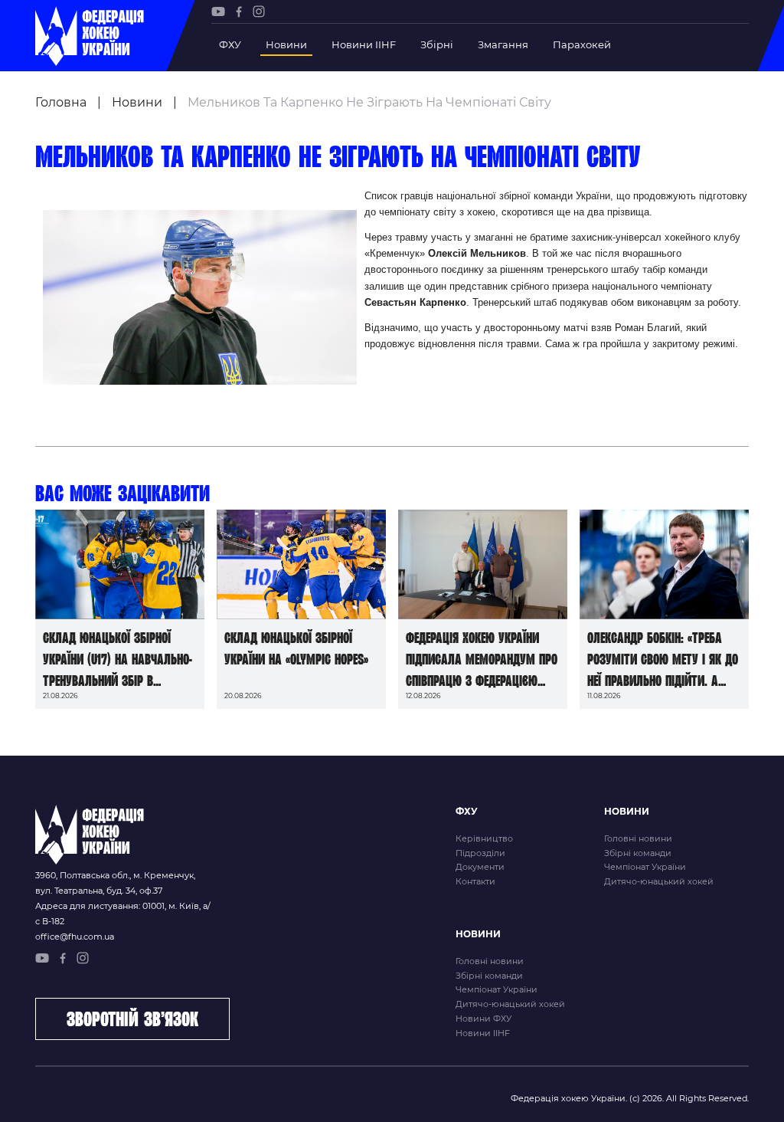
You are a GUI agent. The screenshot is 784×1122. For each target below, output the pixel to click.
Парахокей (582, 44)
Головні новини (638, 838)
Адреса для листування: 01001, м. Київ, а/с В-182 (123, 914)
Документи (480, 866)
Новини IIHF (364, 44)
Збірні (436, 44)
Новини (286, 44)
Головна (61, 102)
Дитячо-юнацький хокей (659, 881)
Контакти (475, 881)
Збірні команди (637, 853)
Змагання (503, 44)
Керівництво (484, 838)
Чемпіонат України (645, 866)
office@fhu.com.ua (74, 936)
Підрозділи (480, 853)
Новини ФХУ (483, 1018)
